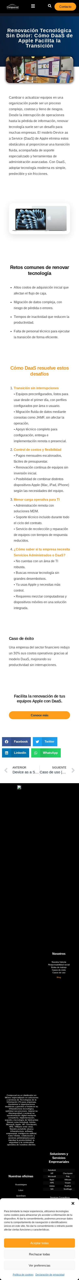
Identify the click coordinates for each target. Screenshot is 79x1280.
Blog (59, 977)
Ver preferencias (39, 1265)
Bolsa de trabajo (59, 967)
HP (52, 1173)
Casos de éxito (59, 970)
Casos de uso (58, 972)
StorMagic (68, 1189)
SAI (51, 1189)
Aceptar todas (39, 1243)
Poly (68, 1176)
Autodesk (52, 1170)
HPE (52, 1183)
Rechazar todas (39, 1254)
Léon (20, 1190)
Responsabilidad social (59, 965)
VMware (67, 1180)
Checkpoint (68, 1173)
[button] (73, 1203)
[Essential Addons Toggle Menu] (33, 6)
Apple (52, 1180)
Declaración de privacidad (49, 1274)
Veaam (68, 1183)
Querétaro (21, 1196)
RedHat (68, 1186)
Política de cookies (23, 1274)
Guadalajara (21, 1184)
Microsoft (52, 1176)
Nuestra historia (59, 962)
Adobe (52, 1186)
